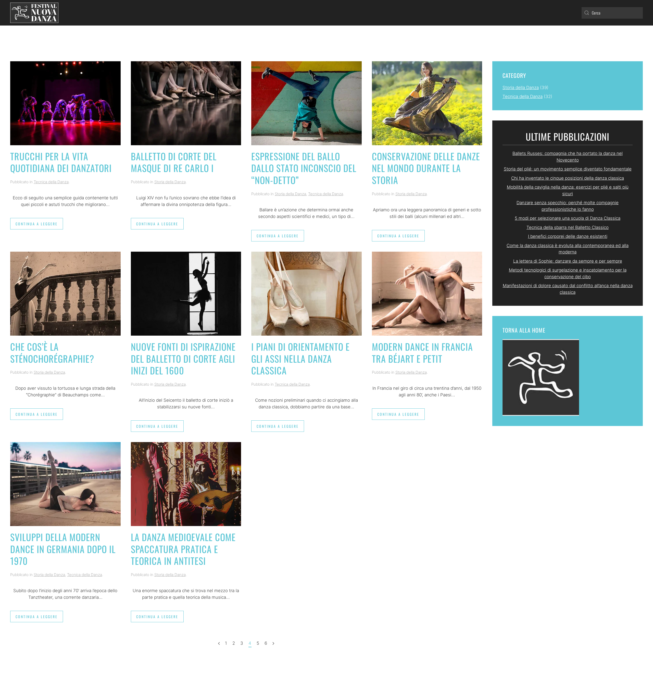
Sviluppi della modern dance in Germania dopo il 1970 (63, 549)
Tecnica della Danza (51, 181)
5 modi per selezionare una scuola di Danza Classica (567, 218)
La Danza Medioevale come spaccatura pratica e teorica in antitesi (183, 549)
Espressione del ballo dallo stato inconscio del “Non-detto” (303, 168)
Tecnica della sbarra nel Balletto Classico (567, 227)
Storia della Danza (170, 181)
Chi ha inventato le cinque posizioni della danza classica (567, 178)
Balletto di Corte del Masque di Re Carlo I (174, 162)
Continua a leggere (37, 223)
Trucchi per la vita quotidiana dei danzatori (61, 162)
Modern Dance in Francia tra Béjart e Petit (422, 352)
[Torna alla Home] (34, 13)
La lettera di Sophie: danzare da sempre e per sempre (567, 261)
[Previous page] (219, 643)
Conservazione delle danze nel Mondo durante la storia (426, 168)
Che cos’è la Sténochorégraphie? (52, 352)
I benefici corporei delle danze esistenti (567, 236)
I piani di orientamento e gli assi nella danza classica (300, 358)
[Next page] (273, 643)
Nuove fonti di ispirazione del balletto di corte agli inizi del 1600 (183, 358)
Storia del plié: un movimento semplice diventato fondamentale (568, 169)
